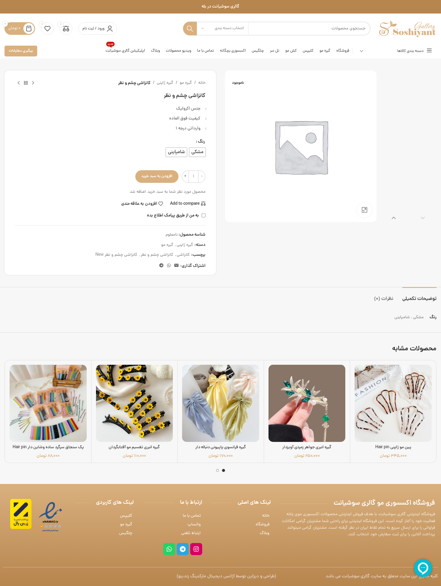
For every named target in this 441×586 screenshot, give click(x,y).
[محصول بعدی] (18, 83)
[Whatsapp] (169, 549)
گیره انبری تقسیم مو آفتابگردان (134, 447)
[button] (423, 217)
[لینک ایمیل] (176, 265)
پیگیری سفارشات (21, 51)
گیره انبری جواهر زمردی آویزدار (307, 447)
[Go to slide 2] (217, 470)
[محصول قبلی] (33, 83)
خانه (202, 83)
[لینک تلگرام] (161, 265)
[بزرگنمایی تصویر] (364, 210)
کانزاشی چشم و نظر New (116, 255)
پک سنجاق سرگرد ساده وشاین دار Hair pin (48, 447)
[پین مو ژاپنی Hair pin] (393, 403)
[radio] (197, 152)
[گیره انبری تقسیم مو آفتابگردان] (134, 403)
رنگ (201, 141)
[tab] (419, 296)
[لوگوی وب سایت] (406, 29)
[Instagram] (196, 549)
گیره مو (186, 83)
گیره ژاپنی (165, 83)
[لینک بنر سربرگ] (220, 7)
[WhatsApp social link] (168, 265)
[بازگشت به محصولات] (25, 83)
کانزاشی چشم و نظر (157, 255)
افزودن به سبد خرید (156, 176)
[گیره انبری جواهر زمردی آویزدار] (307, 403)
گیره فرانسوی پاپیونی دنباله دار (220, 447)
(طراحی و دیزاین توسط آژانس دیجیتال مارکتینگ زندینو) (226, 576)
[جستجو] (190, 28)
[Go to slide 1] (223, 470)
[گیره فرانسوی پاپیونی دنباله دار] (220, 403)
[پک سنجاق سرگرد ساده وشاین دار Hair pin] (48, 403)
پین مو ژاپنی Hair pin (393, 447)
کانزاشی (183, 255)
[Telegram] (183, 549)
